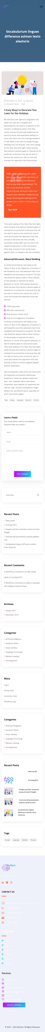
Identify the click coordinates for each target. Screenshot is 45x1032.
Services (8, 950)
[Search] (38, 494)
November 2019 (12, 614)
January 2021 (11, 610)
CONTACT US (8, 892)
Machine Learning (12, 656)
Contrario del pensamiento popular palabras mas (21, 538)
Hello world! (10, 520)
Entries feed (9, 690)
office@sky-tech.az (15, 912)
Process (36, 400)
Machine (28, 400)
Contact (8, 963)
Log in (6, 685)
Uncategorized (11, 660)
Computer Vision (12, 104)
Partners (8, 959)
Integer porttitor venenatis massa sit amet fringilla (22, 531)
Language (20, 400)
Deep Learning (11, 647)
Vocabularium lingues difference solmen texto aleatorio (20, 546)
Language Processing (14, 652)
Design (12, 400)
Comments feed (10, 696)
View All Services (14, 1005)
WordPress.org (10, 701)
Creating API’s (11, 524)
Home (7, 940)
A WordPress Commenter (14, 571)
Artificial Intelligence (13, 639)
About (7, 945)
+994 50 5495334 (14, 907)
